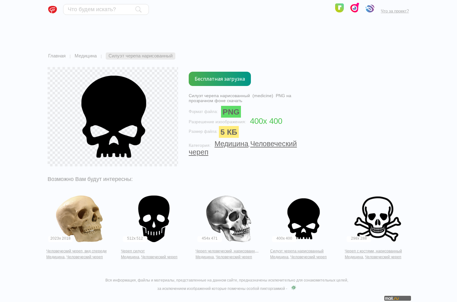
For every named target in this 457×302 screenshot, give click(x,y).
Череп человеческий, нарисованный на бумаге (237, 251)
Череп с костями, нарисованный (373, 251)
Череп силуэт (133, 251)
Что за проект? (395, 11)
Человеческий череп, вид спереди (76, 251)
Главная (57, 55)
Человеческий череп (85, 257)
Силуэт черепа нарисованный (297, 251)
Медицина (86, 55)
